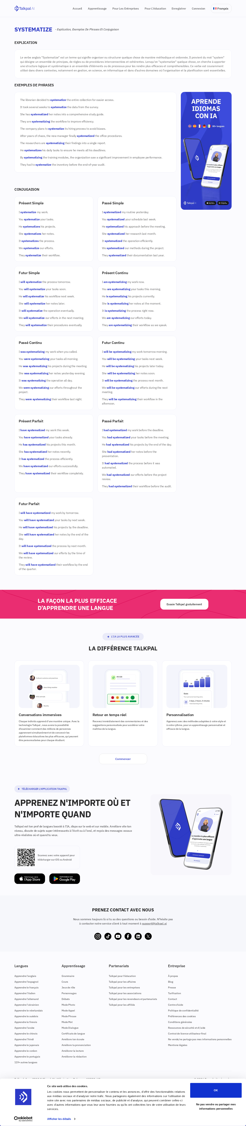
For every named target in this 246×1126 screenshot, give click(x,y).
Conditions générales (180, 1022)
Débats (66, 999)
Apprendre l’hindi (24, 1039)
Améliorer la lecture (73, 1050)
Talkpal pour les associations (125, 993)
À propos (173, 976)
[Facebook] (128, 936)
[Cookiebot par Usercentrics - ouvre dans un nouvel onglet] (23, 1119)
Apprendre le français (26, 987)
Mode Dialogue (70, 1027)
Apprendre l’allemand (26, 999)
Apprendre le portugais (27, 1056)
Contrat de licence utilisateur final (187, 1033)
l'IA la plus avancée (125, 636)
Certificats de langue (73, 1033)
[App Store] (29, 878)
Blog (170, 981)
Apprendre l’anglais (25, 976)
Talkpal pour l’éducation (122, 976)
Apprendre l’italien (24, 993)
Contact (172, 999)
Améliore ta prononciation (76, 1045)
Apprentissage (97, 8)
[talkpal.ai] (24, 9)
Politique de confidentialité (183, 1010)
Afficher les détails (59, 1118)
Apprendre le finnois (25, 1022)
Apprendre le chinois (25, 1033)
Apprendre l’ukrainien (26, 1004)
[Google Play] (64, 878)
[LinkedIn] (138, 936)
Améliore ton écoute (73, 1039)
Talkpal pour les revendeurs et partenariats (133, 999)
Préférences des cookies (182, 1016)
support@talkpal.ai (154, 923)
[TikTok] (107, 936)
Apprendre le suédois (26, 1016)
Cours (65, 981)
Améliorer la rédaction (74, 1056)
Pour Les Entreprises (125, 8)
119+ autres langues (25, 1062)
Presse (172, 987)
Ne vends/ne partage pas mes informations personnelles (200, 1039)
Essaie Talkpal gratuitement (184, 604)
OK (216, 1090)
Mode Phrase (69, 1016)
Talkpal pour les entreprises (124, 987)
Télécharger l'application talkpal (44, 789)
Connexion (198, 8)
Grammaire (68, 976)
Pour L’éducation (155, 8)
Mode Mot (67, 1022)
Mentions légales (177, 1045)
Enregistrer (179, 8)
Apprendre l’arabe (24, 1027)
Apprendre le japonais (26, 1045)
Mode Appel (68, 1010)
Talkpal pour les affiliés (122, 1004)
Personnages (69, 993)
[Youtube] (118, 936)
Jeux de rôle (68, 987)
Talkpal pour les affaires (122, 981)
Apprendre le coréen (25, 1050)
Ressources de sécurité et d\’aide (186, 1027)
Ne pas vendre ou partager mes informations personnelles (216, 1106)
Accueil (77, 8)
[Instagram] (97, 936)
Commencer (123, 759)
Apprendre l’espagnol (26, 981)
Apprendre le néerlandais (28, 1010)
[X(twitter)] (148, 936)
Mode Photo (68, 1004)
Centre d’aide (175, 1004)
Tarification (174, 993)
